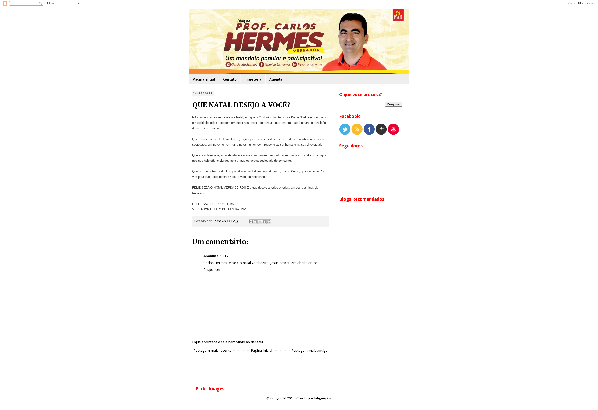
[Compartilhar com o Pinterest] (268, 221)
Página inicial (204, 79)
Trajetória (253, 79)
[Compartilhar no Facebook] (264, 221)
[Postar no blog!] (255, 221)
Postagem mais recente (212, 350)
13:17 (224, 256)
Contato (230, 79)
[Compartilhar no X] (259, 221)
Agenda (275, 79)
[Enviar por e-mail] (251, 221)
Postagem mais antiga (309, 350)
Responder (212, 269)
